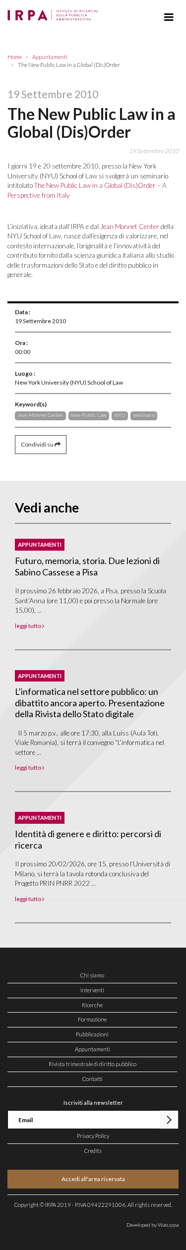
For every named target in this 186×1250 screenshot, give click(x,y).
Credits (93, 1150)
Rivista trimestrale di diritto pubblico (92, 1064)
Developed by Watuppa (152, 1225)
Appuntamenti (92, 1049)
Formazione (92, 1019)
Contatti (92, 1079)
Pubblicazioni (92, 1034)
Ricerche (92, 1005)
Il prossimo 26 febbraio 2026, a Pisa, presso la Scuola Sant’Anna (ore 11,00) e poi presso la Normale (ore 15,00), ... (90, 600)
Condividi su (38, 444)
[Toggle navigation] (169, 17)
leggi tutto (28, 625)
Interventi (92, 990)
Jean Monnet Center (129, 226)
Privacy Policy (93, 1136)
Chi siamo (92, 975)
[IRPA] (54, 12)
